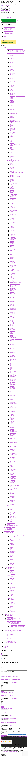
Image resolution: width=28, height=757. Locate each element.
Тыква (11, 98)
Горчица (12, 112)
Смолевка (12, 443)
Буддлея (12, 239)
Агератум (12, 203)
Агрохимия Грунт (8, 614)
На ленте (9, 524)
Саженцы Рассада (8, 533)
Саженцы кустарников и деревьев (15, 539)
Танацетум (12, 457)
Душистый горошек (15, 296)
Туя (10, 462)
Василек (12, 241)
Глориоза (12, 276)
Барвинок (12, 227)
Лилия (11, 606)
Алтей (11, 161)
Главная (6, 646)
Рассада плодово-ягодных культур (15, 535)
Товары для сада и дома (10, 642)
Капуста (12, 71)
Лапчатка (12, 344)
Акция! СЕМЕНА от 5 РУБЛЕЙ (15, 49)
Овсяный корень (14, 183)
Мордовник (13, 387)
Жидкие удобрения (14, 623)
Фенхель (12, 149)
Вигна (11, 62)
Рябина (11, 555)
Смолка (11, 445)
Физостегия (13, 469)
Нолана (11, 399)
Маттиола (12, 372)
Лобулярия (12, 356)
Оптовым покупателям (9, 27)
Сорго (11, 447)
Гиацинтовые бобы (14, 270)
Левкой (11, 347)
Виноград (12, 249)
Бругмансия (13, 238)
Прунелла (12, 419)
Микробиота (13, 379)
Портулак (12, 136)
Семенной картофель (9, 531)
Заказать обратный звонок (7, 12)
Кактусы (12, 305)
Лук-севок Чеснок (8, 532)
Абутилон (12, 202)
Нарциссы (12, 609)
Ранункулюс (13, 421)
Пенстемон (12, 408)
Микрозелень (13, 129)
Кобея (11, 324)
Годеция (12, 277)
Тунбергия (12, 461)
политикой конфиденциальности (9, 751)
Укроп (11, 148)
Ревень (11, 139)
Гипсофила (12, 273)
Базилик (12, 109)
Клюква (12, 513)
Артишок (12, 57)
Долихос (12, 292)
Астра (11, 220)
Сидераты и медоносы (9, 527)
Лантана (12, 343)
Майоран (12, 125)
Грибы (11, 65)
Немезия (12, 394)
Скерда (11, 441)
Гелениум (12, 261)
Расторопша (13, 186)
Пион (11, 591)
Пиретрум (12, 411)
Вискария (12, 251)
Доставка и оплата (8, 31)
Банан (11, 226)
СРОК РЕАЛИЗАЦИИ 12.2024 (17, 50)
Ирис (11, 583)
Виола (11, 250)
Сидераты (9, 529)
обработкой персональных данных (17, 734)
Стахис (11, 451)
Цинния (12, 482)
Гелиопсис (12, 262)
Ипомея (12, 304)
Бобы (11, 59)
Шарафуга (12, 564)
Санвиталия (13, 433)
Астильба (12, 219)
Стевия (11, 192)
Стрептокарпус (13, 454)
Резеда (11, 423)
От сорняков (10, 619)
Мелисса (12, 179)
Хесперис (12, 473)
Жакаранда (12, 298)
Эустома (12, 497)
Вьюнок (12, 253)
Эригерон (12, 496)
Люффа (11, 124)
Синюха (12, 190)
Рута (11, 141)
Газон (11, 520)
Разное (11, 137)
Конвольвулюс (13, 329)
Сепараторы (10, 639)
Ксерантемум (13, 337)
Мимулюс (12, 380)
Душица (12, 169)
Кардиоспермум (14, 310)
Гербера (12, 267)
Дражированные (11, 523)
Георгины (12, 579)
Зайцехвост (12, 301)
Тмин (11, 147)
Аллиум (12, 599)
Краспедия (12, 336)
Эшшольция (13, 502)
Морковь (12, 78)
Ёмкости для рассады (12, 643)
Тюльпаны (12, 613)
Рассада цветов (10, 537)
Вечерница (12, 247)
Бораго (11, 110)
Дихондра (12, 290)
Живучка (12, 300)
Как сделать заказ (8, 29)
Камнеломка (13, 309)
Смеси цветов (13, 442)
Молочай (12, 386)
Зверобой (12, 171)
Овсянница (12, 402)
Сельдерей (12, 93)
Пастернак (12, 81)
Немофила (12, 395)
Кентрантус (12, 314)
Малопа (12, 365)
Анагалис (12, 212)
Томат (11, 94)
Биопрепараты (10, 627)
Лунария (12, 357)
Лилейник (12, 586)
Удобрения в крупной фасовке (17, 625)
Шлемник (12, 155)
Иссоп (11, 114)
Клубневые (9, 568)
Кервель (12, 117)
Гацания (12, 257)
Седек (3, 657)
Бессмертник (13, 165)
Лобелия (12, 355)
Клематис (12, 318)
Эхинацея (12, 500)
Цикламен (12, 480)
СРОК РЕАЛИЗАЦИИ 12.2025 (17, 51)
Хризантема (13, 476)
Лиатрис (12, 351)
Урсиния (12, 465)
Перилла (12, 133)
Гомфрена (12, 278)
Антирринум (13, 214)
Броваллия (12, 237)
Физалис (12, 151)
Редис (11, 86)
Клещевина (12, 321)
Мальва (11, 367)
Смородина (12, 559)
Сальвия (12, 430)
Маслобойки (10, 634)
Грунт (8, 629)
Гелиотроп (12, 263)
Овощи (8, 54)
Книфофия (12, 323)
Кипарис (12, 316)
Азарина (12, 206)
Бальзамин (12, 225)
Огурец (11, 79)
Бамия (11, 164)
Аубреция (12, 222)
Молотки (9, 635)
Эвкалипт (12, 490)
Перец (11, 84)
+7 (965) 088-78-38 (5, 8)
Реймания (12, 425)
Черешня (12, 562)
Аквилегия (12, 207)
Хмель (11, 474)
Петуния (12, 410)
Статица (12, 450)
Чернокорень (13, 198)
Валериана (12, 167)
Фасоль (11, 100)
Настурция (12, 391)
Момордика (13, 131)
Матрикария (13, 371)
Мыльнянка (13, 388)
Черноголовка (13, 484)
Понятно (3, 755)
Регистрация (10, 17)
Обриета (12, 400)
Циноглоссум (13, 195)
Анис (11, 163)
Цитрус (11, 560)
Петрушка (12, 135)
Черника (12, 516)
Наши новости (7, 35)
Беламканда (13, 233)
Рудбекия (12, 429)
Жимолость (12, 549)
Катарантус (12, 313)
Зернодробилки (10, 631)
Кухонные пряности (15, 121)
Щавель (12, 157)
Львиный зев (13, 359)
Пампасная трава (14, 404)
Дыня (11, 67)
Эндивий (12, 102)
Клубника (12, 512)
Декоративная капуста (15, 282)
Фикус (11, 470)
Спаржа (12, 143)
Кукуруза (12, 74)
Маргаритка (13, 370)
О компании (23, 736)
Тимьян (11, 145)
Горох (11, 63)
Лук (11, 77)
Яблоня (11, 566)
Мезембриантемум (14, 374)
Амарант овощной (14, 106)
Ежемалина (12, 548)
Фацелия (12, 466)
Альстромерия (13, 210)
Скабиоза (12, 439)
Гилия (11, 271)
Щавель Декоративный (15, 488)
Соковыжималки (11, 641)
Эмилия (12, 493)
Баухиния (12, 230)
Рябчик (11, 610)
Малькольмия (13, 368)
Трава (11, 521)
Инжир (11, 69)
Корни (8, 575)
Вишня (11, 543)
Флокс (11, 472)
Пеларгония (13, 407)
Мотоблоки (9, 637)
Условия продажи (15, 736)
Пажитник (12, 132)
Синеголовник (13, 438)
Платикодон (13, 412)
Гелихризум (13, 265)
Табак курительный (15, 144)
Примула (12, 415)
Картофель (12, 73)
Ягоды (8, 505)
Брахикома (12, 234)
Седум (11, 437)
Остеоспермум (13, 403)
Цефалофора (13, 478)
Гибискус (12, 168)
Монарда (12, 180)
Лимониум (12, 352)
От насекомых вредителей (13, 618)
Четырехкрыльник (14, 485)
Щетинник (12, 489)
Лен (11, 349)
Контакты (6, 37)
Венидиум (12, 243)
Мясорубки (9, 638)
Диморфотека (13, 289)
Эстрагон (12, 159)
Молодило (12, 384)
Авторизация (10, 16)
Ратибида (12, 422)
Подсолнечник (13, 85)
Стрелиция (12, 453)
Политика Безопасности (16, 738)
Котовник (12, 120)
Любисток (12, 122)
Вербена (12, 245)
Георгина (12, 266)
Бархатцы (12, 229)
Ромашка (12, 188)
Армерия (12, 218)
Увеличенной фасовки (12, 525)
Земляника (12, 511)
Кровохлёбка (13, 173)
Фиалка (11, 468)
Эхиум (11, 501)
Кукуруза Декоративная (16, 339)
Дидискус (12, 288)
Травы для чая (13, 194)
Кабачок (12, 70)
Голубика (12, 508)
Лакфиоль (12, 341)
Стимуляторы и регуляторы (14, 621)
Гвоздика (12, 258)
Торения (12, 459)
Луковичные (10, 598)
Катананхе (12, 312)
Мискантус (12, 587)
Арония (12, 540)
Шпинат (12, 156)
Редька (11, 88)
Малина (12, 515)
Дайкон (11, 66)
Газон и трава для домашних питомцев (16, 519)
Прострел (12, 418)
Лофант (11, 178)
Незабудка (12, 392)
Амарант (12, 105)
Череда (11, 196)
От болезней (10, 615)
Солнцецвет (13, 446)
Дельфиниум (13, 285)
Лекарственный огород (15, 176)
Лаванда (12, 175)
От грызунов (10, 617)
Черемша (12, 101)
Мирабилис (12, 382)
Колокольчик (13, 328)
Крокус (11, 604)
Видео (5, 36)
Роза (11, 426)
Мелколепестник (14, 378)
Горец (11, 280)
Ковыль (11, 325)
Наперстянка (13, 390)
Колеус (11, 327)
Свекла (11, 92)
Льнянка (12, 360)
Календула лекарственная (16, 172)
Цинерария (12, 481)
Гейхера (12, 259)
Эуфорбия (12, 498)
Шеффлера (12, 486)
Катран (11, 116)
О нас (5, 32)
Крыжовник (13, 551)
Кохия (11, 335)
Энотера (12, 494)
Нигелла (12, 398)
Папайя (11, 406)
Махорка (12, 126)
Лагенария (12, 75)
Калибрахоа (13, 308)
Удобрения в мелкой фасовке (17, 626)
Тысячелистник (13, 464)
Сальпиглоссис (13, 431)
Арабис (11, 215)
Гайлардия (12, 255)
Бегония (12, 231)
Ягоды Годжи (13, 517)
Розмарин (12, 140)
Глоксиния (12, 274)
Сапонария (12, 434)
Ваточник (12, 242)
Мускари (12, 607)
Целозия (12, 477)
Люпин (11, 361)
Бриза (11, 235)
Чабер (11, 153)
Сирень (11, 556)
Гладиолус (12, 603)
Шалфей (12, 199)
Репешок (12, 187)
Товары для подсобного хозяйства (12, 630)
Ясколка (12, 504)
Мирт (11, 383)
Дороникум (12, 293)
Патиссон (12, 82)
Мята (11, 182)
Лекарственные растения (13, 160)
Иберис (11, 302)
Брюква (11, 61)
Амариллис (12, 600)
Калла (11, 572)
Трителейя (12, 611)
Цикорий (12, 152)
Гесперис (12, 269)
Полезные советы (8, 33)
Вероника (12, 246)
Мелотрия (12, 128)
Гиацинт (12, 602)
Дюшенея (12, 297)
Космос (11, 333)
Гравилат (12, 281)
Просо (11, 417)
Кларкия (12, 317)
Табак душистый (14, 455)
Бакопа (11, 223)
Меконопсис (13, 375)
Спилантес (12, 449)
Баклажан (12, 58)
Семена (5, 47)
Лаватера (12, 340)
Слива (11, 558)
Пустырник (12, 184)
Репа (11, 89)
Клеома (11, 320)
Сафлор (11, 435)
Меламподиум (13, 376)
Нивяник (12, 396)
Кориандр (12, 118)
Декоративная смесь (15, 284)
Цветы (8, 200)
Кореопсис (12, 331)
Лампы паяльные (11, 633)
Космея (11, 332)
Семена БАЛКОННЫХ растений (15, 53)
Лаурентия (12, 345)
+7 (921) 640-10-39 (5, 10)
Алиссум (12, 208)
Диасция (12, 286)
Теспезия (12, 458)
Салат (11, 90)
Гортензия (12, 545)
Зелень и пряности (11, 104)
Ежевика (12, 509)
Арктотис (12, 216)
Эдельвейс (12, 492)
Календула (12, 306)
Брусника (12, 506)
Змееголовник (13, 113)
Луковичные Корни (9, 567)
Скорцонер (12, 191)
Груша (11, 547)
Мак (11, 364)
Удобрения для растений (13, 622)
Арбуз (11, 55)
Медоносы (9, 528)
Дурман (12, 294)
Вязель (11, 254)
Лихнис (12, 353)
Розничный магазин (9, 28)
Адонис (12, 204)
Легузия (12, 348)
